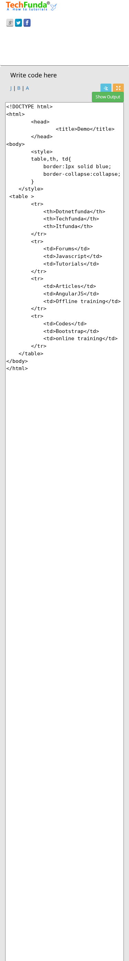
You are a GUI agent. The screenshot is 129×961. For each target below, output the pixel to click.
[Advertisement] (64, 47)
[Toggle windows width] (118, 88)
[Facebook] (27, 21)
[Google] (10, 21)
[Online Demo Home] (31, 5)
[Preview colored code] (105, 88)
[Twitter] (18, 21)
